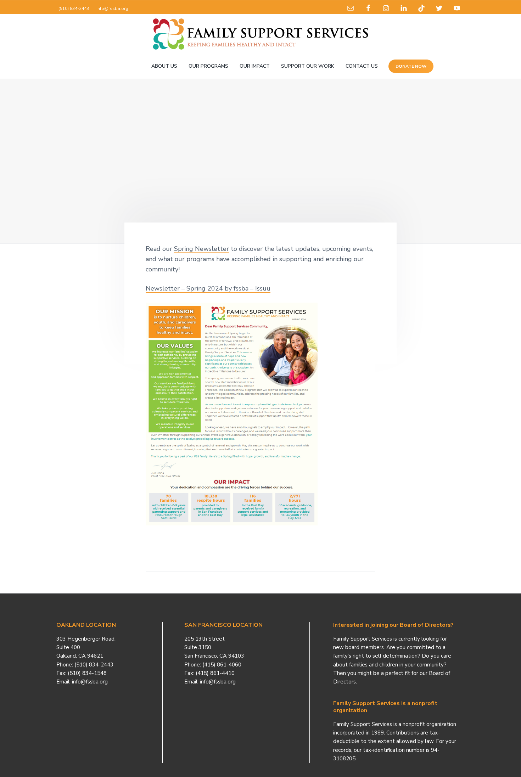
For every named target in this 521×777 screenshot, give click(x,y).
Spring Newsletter (201, 248)
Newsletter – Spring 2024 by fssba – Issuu (208, 288)
